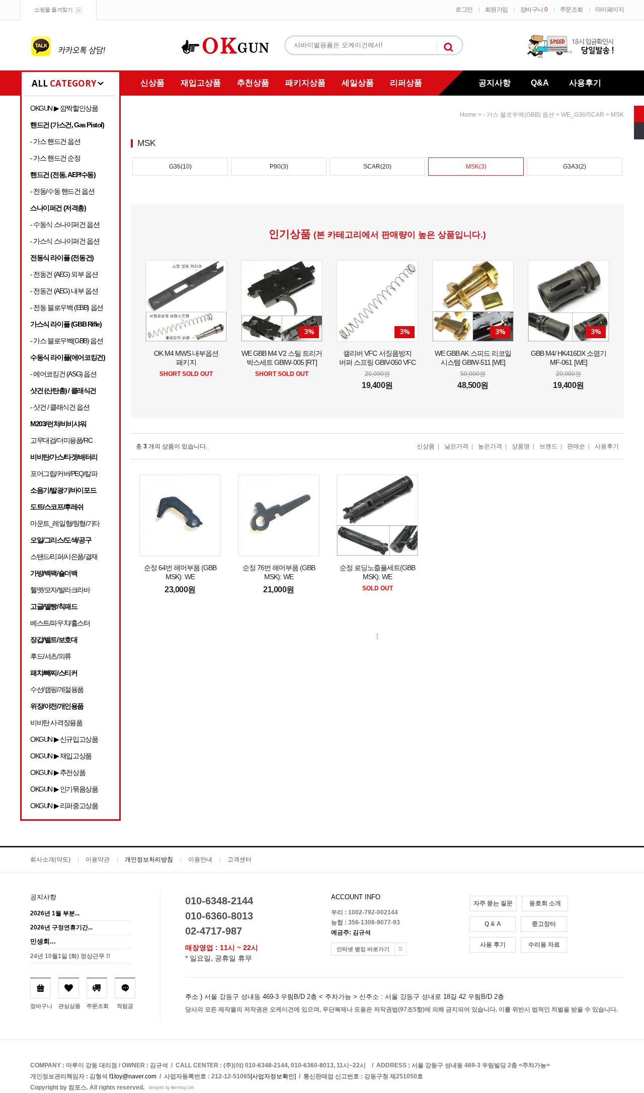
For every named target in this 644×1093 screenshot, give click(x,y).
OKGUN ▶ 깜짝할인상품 (64, 108)
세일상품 (358, 83)
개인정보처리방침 (149, 859)
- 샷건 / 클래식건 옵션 (59, 407)
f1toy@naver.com (132, 1076)
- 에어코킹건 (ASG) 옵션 (63, 374)
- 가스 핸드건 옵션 (55, 141)
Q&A (540, 83)
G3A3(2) (574, 166)
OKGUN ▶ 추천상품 (57, 772)
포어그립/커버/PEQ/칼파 (63, 474)
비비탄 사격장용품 (56, 723)
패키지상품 (305, 83)
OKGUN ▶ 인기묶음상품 (64, 789)
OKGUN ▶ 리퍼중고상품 (64, 806)
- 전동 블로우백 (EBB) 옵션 (66, 307)
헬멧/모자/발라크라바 (60, 590)
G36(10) (180, 166)
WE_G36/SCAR (582, 114)
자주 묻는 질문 (493, 903)
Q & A (493, 923)
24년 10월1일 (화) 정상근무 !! (70, 956)
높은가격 (490, 446)
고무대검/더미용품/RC (61, 440)
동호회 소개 (545, 903)
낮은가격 (456, 446)
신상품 (152, 83)
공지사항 (494, 83)
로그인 (464, 9)
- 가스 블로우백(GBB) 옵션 (66, 341)
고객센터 (239, 859)
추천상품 (253, 83)
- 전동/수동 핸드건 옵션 (62, 191)
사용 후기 (493, 944)
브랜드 (548, 446)
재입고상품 (201, 83)
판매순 (576, 446)
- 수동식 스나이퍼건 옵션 (64, 224)
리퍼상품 (406, 83)
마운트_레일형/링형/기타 (65, 523)
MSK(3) (476, 166)
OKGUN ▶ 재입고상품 (61, 756)
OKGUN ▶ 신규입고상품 (64, 739)
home (468, 114)
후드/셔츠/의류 (50, 656)
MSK (617, 114)
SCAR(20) (377, 166)
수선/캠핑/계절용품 (57, 689)
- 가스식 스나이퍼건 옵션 (64, 241)
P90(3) (279, 166)
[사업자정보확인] (273, 1076)
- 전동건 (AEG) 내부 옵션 (64, 291)
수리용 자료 (544, 944)
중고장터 (544, 923)
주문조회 (571, 9)
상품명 (521, 446)
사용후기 (585, 83)
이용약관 (98, 859)
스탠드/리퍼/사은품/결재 (64, 557)
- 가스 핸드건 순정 (55, 158)
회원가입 (496, 9)
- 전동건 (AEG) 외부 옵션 (64, 274)
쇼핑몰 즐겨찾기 (53, 10)
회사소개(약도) (50, 859)
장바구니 (534, 9)
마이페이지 (609, 9)
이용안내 (200, 859)
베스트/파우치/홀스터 (60, 623)
